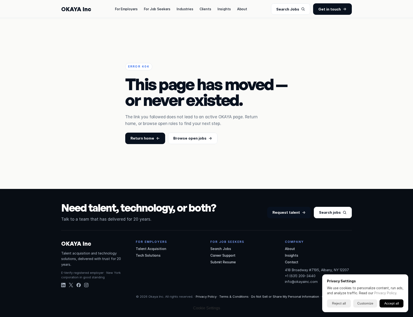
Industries (185, 9)
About (242, 9)
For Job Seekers (157, 9)
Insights (224, 9)
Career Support (222, 255)
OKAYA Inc (76, 9)
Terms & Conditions (234, 296)
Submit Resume (223, 262)
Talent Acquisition (151, 249)
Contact (291, 262)
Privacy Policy (206, 296)
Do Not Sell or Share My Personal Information (285, 296)
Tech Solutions (148, 255)
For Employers (126, 9)
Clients (205, 9)
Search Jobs (220, 249)
